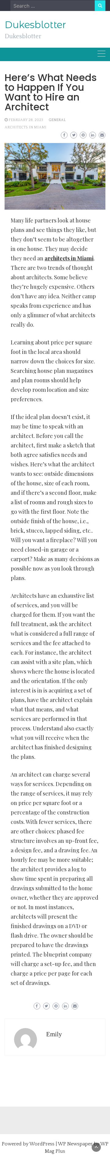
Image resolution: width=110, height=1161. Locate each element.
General (57, 120)
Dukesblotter (35, 25)
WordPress (41, 1144)
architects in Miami (25, 127)
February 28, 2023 (26, 120)
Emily (54, 1034)
